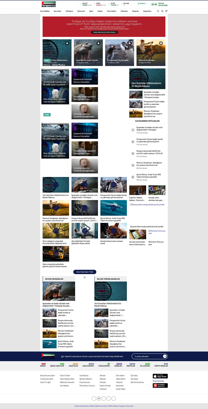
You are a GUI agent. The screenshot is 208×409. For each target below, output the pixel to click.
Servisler (57, 11)
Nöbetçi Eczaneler (67, 382)
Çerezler (104, 406)
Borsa (43, 365)
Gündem (69, 11)
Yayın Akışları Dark (67, 379)
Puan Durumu (104, 365)
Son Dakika (44, 11)
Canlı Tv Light (45, 382)
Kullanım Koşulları (119, 406)
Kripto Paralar (161, 365)
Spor (91, 11)
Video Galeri (120, 379)
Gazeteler (147, 11)
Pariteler (131, 365)
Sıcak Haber (121, 389)
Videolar (124, 11)
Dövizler (103, 379)
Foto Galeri (111, 11)
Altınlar (103, 375)
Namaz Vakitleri (57, 365)
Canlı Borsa (84, 375)
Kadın (100, 11)
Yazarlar (135, 11)
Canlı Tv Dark (65, 375)
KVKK (110, 406)
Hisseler (118, 365)
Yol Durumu (145, 365)
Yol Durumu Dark (46, 379)
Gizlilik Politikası (95, 406)
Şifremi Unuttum (137, 382)
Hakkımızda (79, 406)
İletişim (86, 406)
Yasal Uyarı (129, 406)
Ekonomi (81, 11)
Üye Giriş (134, 375)
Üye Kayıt (134, 379)
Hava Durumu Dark (47, 375)
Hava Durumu (88, 365)
